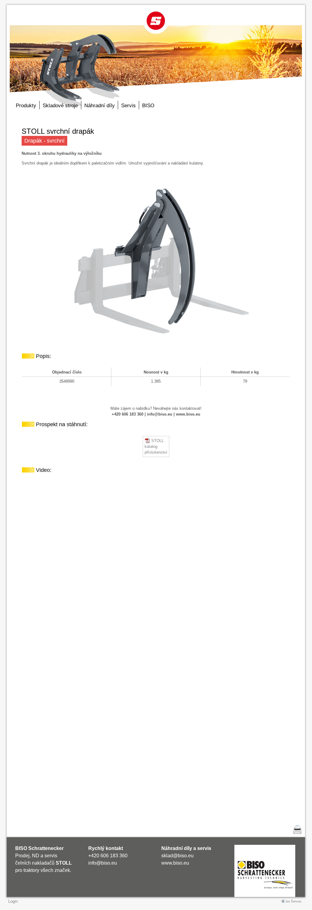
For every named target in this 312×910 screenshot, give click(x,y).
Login (13, 901)
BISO (148, 105)
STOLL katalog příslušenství (156, 446)
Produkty (26, 105)
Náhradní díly (99, 105)
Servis (128, 105)
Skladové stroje (60, 105)
